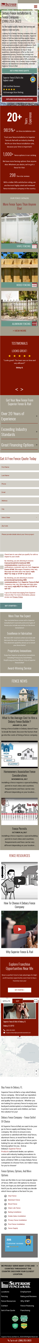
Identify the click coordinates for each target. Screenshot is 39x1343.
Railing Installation (14, 1212)
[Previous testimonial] (17, 389)
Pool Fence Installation (16, 1224)
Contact (4, 1306)
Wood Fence (12, 1204)
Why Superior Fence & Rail (19, 952)
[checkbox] (2, 556)
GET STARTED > (11, 606)
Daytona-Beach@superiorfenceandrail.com (18, 1032)
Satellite (6, 1001)
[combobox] (19, 517)
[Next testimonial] (22, 389)
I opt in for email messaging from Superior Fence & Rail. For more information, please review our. (19, 595)
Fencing (4, 1296)
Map (17, 1001)
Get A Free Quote (8, 1310)
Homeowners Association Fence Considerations (19, 773)
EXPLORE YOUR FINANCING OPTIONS (19, 99)
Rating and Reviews (28, 1296)
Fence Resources (8, 1301)
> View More (19, 331)
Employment (25, 1292)
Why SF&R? (25, 1301)
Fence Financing (27, 1306)
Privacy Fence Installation (17, 1220)
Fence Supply (13, 1228)
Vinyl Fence (12, 1196)
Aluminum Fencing (21, 324)
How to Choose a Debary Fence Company (19, 905)
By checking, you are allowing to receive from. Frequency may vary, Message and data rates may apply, (21, 583)
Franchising (25, 1310)
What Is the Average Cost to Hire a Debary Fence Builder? (19, 720)
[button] (36, 1071)
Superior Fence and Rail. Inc (10, 1337)
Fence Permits (19, 828)
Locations (5, 1292)
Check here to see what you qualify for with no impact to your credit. (21, 555)
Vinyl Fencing (23, 246)
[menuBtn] (35, 6)
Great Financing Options (17, 445)
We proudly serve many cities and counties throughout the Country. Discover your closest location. (19, 1270)
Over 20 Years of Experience (12, 416)
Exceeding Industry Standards (14, 432)
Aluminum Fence (14, 1200)
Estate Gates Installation (17, 1216)
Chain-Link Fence (14, 1208)
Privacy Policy (17, 597)
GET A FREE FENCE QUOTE (19, 71)
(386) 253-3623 (25, 1340)
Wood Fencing (23, 285)
